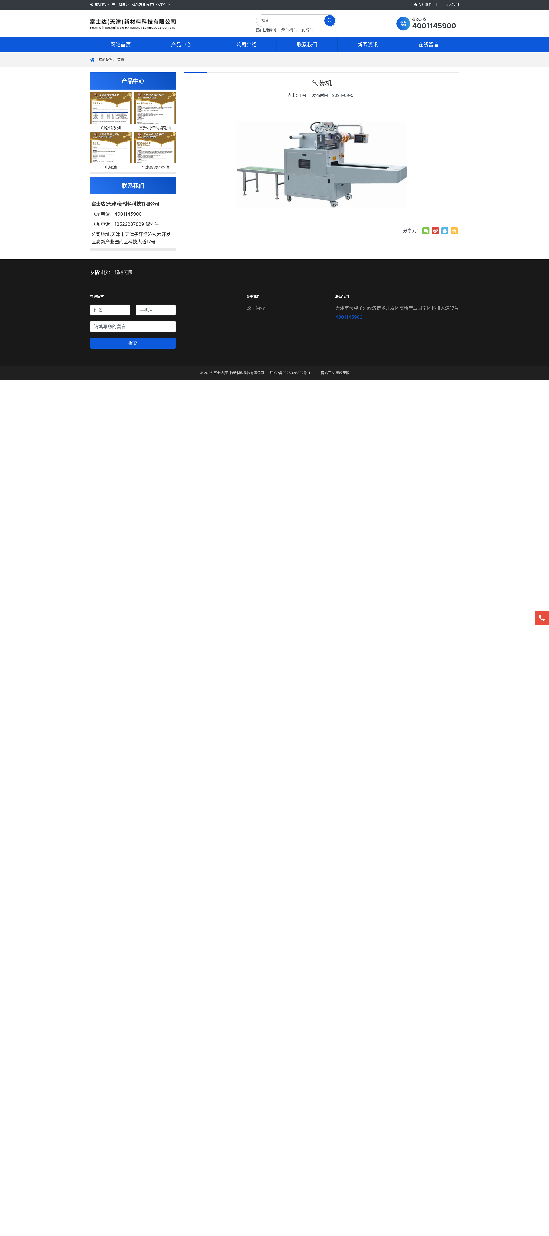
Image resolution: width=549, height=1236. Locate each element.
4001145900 (349, 317)
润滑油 (307, 29)
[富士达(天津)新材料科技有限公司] (164, 23)
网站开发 (328, 373)
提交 (133, 343)
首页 (120, 60)
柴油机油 (289, 29)
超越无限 (123, 272)
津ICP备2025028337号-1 (290, 373)
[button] (426, 23)
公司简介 (255, 308)
